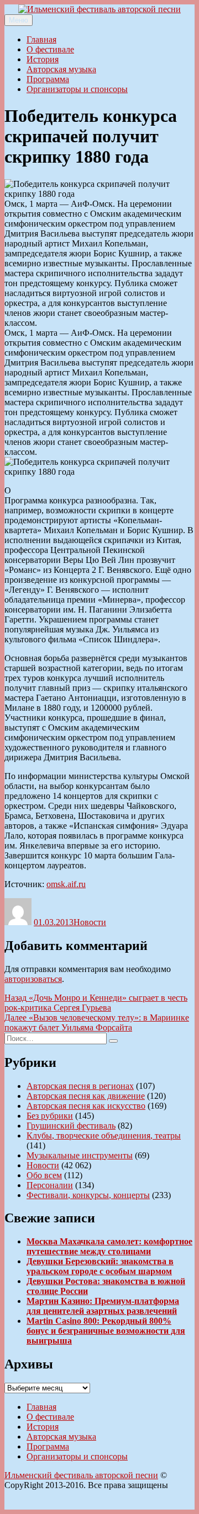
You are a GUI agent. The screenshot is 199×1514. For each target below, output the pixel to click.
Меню (18, 20)
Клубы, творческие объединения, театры (104, 1135)
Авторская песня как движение (86, 1095)
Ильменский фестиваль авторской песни (81, 1475)
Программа (48, 79)
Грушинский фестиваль (71, 1125)
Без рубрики (50, 1115)
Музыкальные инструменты (80, 1155)
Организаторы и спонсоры (77, 89)
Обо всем (44, 1175)
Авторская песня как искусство (86, 1105)
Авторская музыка (61, 69)
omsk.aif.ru (66, 884)
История (43, 59)
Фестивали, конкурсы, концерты (88, 1195)
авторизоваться (33, 979)
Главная (41, 39)
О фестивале (50, 49)
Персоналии (50, 1185)
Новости (90, 922)
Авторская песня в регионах (80, 1086)
